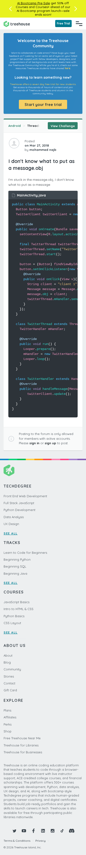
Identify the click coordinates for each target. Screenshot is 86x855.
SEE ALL (11, 533)
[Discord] (71, 830)
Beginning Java (15, 573)
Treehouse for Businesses (23, 752)
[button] (10, 9)
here (67, 68)
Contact (9, 683)
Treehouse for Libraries (21, 745)
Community (12, 669)
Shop (7, 731)
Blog (7, 662)
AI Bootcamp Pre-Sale (33, 3)
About (8, 655)
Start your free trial (43, 104)
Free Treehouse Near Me (22, 738)
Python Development (19, 510)
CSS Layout (12, 623)
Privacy (40, 840)
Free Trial (63, 23)
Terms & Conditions (17, 840)
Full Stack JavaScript (19, 503)
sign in (34, 443)
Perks (7, 724)
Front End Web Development (25, 496)
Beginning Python (17, 559)
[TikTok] (62, 830)
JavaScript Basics (16, 602)
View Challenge (63, 126)
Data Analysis (14, 517)
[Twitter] (14, 830)
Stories (9, 676)
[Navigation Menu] (79, 23)
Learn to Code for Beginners (25, 552)
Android (14, 126)
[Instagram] (52, 830)
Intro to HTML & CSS (18, 609)
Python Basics (14, 616)
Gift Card (10, 690)
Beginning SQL (15, 566)
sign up (50, 443)
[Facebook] (33, 830)
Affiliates (10, 717)
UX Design (11, 524)
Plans (7, 710)
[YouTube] (24, 830)
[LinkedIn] (43, 830)
